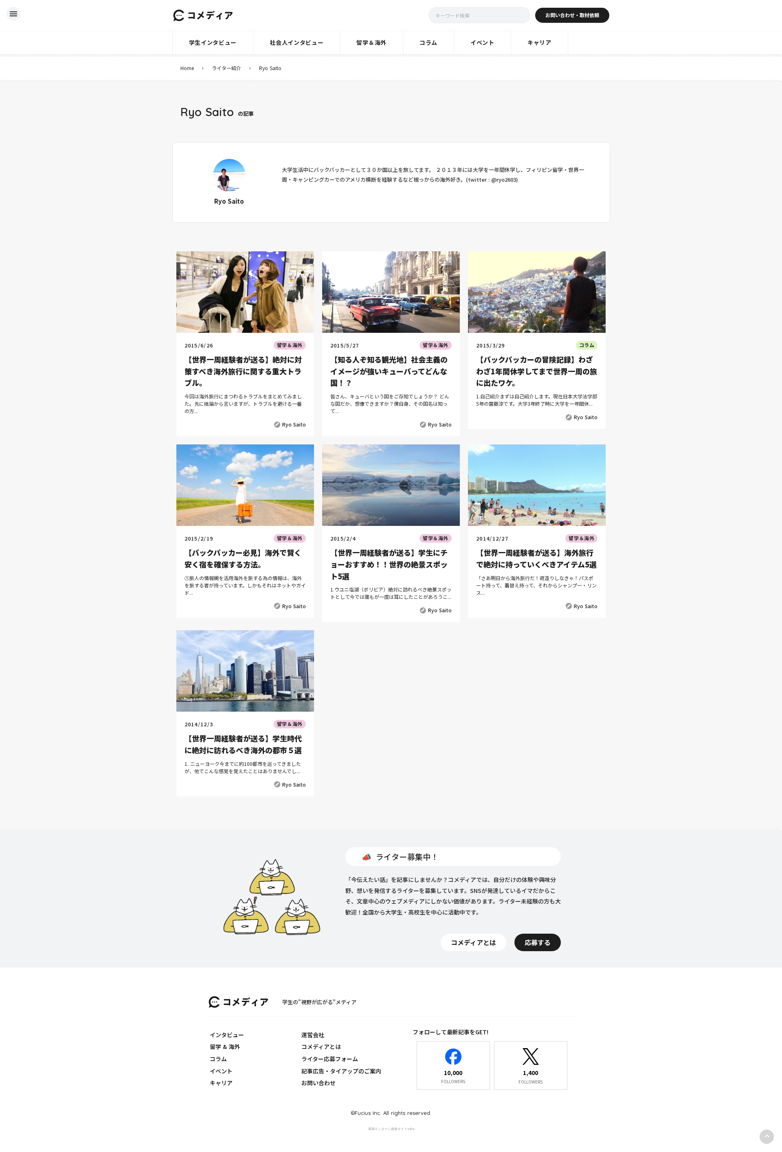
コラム (218, 1059)
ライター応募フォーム (329, 1059)
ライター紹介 (226, 68)
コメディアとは (321, 1046)
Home (187, 68)
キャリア (221, 1083)
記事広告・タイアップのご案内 (341, 1071)
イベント (221, 1071)
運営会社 (312, 1035)
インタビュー (227, 1035)
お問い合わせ (318, 1083)
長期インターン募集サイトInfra (391, 1129)
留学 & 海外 (225, 1046)
